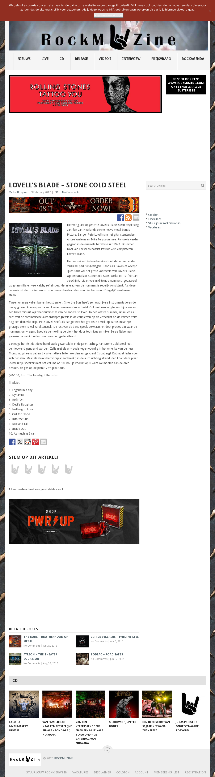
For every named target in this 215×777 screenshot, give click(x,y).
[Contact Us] (136, 217)
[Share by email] (43, 442)
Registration (195, 772)
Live (45, 59)
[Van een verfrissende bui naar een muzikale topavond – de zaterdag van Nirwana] (90, 704)
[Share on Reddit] (27, 442)
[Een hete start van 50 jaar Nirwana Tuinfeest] (157, 704)
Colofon (153, 214)
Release (81, 59)
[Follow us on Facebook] (120, 217)
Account (141, 772)
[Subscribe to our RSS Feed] (128, 217)
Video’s (105, 59)
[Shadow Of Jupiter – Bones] (124, 704)
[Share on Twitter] (20, 442)
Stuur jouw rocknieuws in (164, 223)
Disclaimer (154, 219)
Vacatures (154, 227)
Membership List (167, 772)
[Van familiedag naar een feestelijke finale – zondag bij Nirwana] (57, 704)
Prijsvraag (161, 59)
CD (61, 59)
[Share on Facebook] (12, 442)
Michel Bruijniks (18, 192)
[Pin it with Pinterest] (35, 442)
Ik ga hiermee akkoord (108, 15)
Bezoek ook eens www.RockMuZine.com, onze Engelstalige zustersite (186, 84)
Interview (131, 59)
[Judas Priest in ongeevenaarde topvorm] (190, 704)
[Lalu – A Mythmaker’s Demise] (24, 704)
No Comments (70, 192)
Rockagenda (193, 59)
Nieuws (24, 59)
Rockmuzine (63, 758)
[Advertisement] (107, 144)
